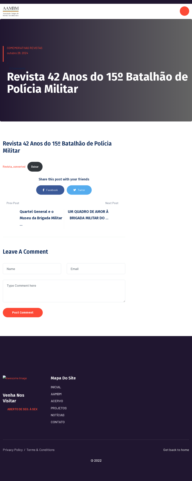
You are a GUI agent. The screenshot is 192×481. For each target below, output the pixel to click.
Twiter (81, 189)
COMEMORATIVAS (18, 48)
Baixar (35, 166)
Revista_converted (14, 166)
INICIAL (56, 387)
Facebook (52, 189)
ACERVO (57, 401)
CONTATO (58, 422)
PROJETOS (59, 408)
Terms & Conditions (40, 450)
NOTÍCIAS (57, 415)
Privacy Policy (13, 450)
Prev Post (12, 203)
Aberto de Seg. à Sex (22, 409)
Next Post (112, 203)
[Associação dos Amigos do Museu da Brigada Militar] (11, 11)
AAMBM (56, 394)
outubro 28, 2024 (17, 53)
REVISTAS (36, 48)
